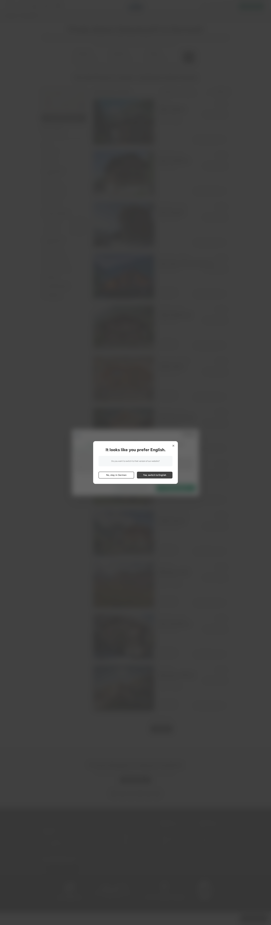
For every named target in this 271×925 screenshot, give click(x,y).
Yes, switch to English (154, 475)
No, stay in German (116, 475)
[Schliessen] (173, 446)
